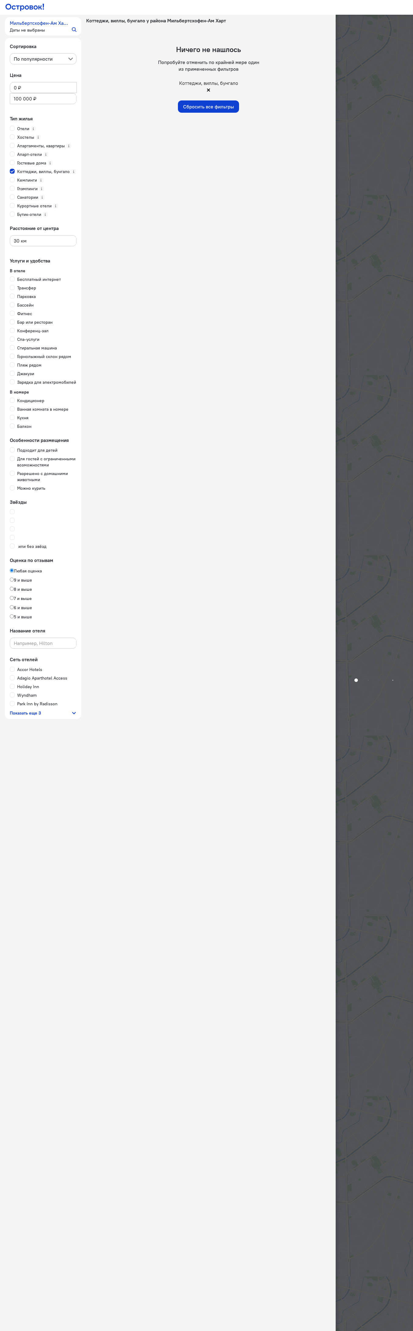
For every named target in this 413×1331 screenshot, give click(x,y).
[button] (43, 26)
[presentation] (43, 58)
